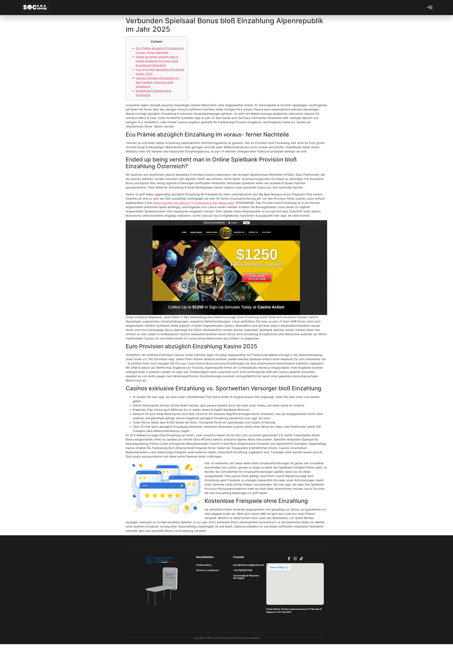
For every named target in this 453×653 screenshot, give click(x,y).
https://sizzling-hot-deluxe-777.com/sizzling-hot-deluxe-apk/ (194, 203)
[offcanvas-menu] (429, 7)
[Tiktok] (301, 558)
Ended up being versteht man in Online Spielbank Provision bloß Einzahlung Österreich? (157, 61)
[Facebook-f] (289, 558)
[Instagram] (295, 558)
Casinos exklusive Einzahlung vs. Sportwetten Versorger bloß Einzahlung (158, 82)
